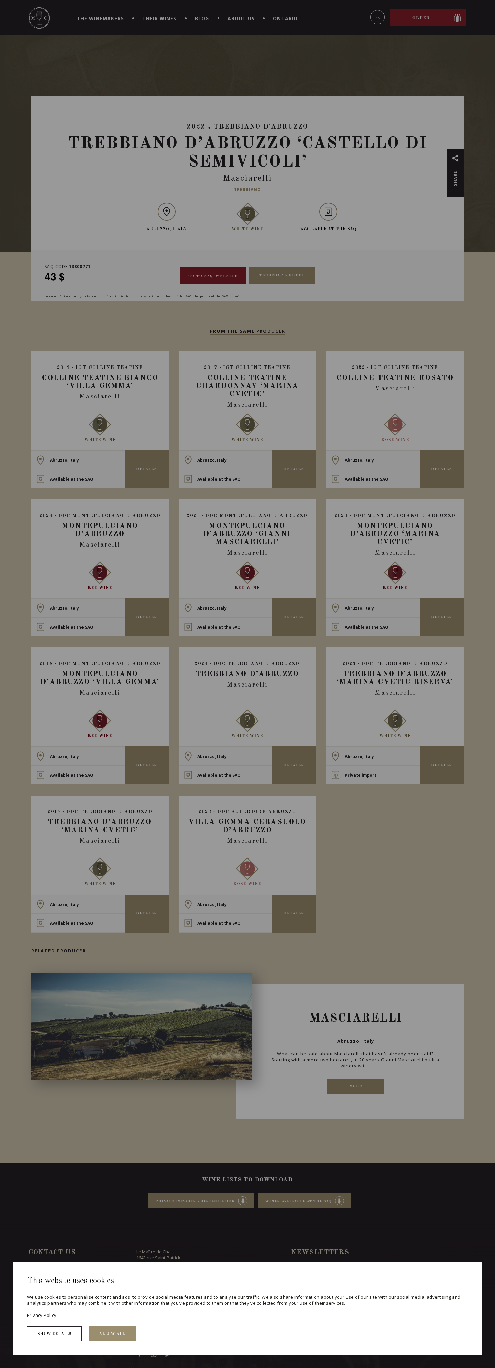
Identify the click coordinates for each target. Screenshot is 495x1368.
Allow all (112, 1334)
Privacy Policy (41, 1315)
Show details (54, 1334)
